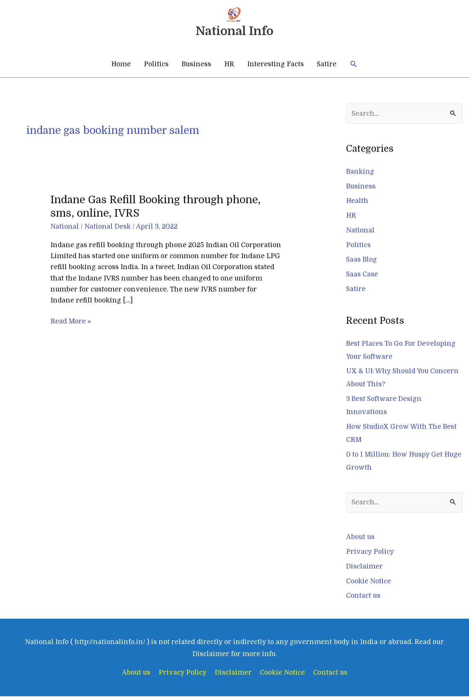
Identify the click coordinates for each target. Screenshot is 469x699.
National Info (234, 31)
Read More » (70, 320)
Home (121, 64)
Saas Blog (361, 259)
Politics (156, 64)
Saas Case (362, 274)
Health (357, 201)
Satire (326, 64)
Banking (360, 171)
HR (229, 64)
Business (196, 64)
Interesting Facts (275, 64)
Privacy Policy (370, 551)
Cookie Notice (368, 581)
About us (360, 537)
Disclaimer (364, 566)
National (64, 226)
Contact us (363, 595)
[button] (354, 64)
